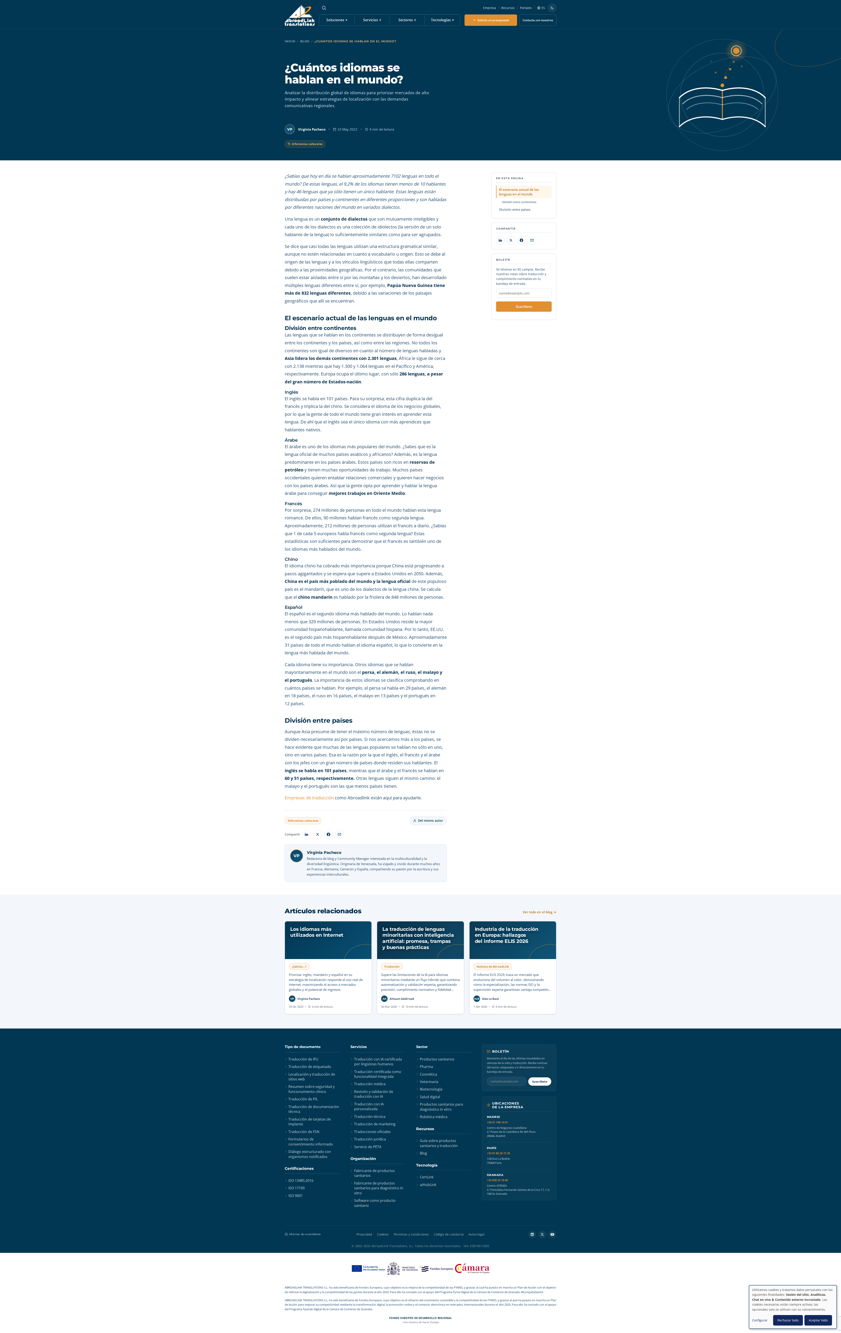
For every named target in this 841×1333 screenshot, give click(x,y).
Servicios (372, 20)
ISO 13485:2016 (300, 1180)
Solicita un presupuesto (493, 20)
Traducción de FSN (303, 1131)
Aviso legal (476, 1234)
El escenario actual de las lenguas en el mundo (519, 191)
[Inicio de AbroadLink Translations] (300, 15)
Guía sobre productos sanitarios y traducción (439, 1143)
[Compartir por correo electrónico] (339, 834)
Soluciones (336, 20)
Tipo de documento (302, 1047)
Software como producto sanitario (375, 1203)
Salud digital (430, 1096)
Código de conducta (449, 1234)
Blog (305, 41)
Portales (526, 8)
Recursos (508, 8)
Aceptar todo (818, 1320)
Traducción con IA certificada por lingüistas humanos (378, 1061)
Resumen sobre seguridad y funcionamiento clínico (311, 1089)
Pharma (426, 1066)
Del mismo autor (430, 820)
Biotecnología (431, 1089)
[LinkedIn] (532, 1234)
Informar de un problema (305, 1234)
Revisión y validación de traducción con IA (373, 1094)
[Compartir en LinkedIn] (306, 834)
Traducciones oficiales (372, 1131)
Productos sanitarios (437, 1059)
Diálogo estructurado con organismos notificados (309, 1154)
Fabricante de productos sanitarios (374, 1173)
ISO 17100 (296, 1188)
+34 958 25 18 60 (497, 1180)
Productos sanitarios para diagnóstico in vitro (441, 1107)
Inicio (290, 41)
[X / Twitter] (542, 1234)
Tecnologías (442, 20)
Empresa (489, 8)
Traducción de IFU (303, 1059)
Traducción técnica (369, 1116)
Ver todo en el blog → (539, 912)
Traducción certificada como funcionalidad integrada (377, 1074)
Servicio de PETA (367, 1146)
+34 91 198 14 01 (497, 1122)
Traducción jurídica (370, 1139)
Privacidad (364, 1234)
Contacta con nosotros (538, 20)
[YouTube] (552, 1234)
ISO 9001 (295, 1195)
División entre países (514, 209)
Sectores (407, 20)
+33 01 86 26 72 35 (498, 1153)
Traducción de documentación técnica (313, 1109)
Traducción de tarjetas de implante (309, 1121)
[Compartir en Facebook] (328, 834)
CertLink (426, 1177)
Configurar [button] (760, 1320)
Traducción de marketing (375, 1124)
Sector (422, 1047)
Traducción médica (370, 1084)
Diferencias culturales (307, 144)
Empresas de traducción (309, 798)
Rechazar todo (788, 1320)
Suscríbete (524, 306)
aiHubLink (428, 1184)
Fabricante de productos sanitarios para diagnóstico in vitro (378, 1188)
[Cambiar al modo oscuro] (552, 8)
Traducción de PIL (303, 1099)
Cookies (383, 1234)
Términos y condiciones (411, 1234)
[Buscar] (324, 8)
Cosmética (428, 1074)
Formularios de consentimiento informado (310, 1141)
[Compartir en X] (317, 834)
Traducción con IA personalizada (369, 1106)
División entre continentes (519, 202)
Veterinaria (429, 1081)
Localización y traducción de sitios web (311, 1077)
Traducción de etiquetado (309, 1066)
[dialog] (793, 1307)
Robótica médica (433, 1116)
